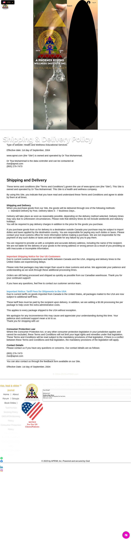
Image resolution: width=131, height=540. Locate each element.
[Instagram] (65, 470)
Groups (15, 398)
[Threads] (65, 464)
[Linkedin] (65, 467)
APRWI (32, 381)
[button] (82, 112)
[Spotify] (65, 458)
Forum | (7, 398)
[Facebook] (65, 461)
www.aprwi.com (15, 155)
